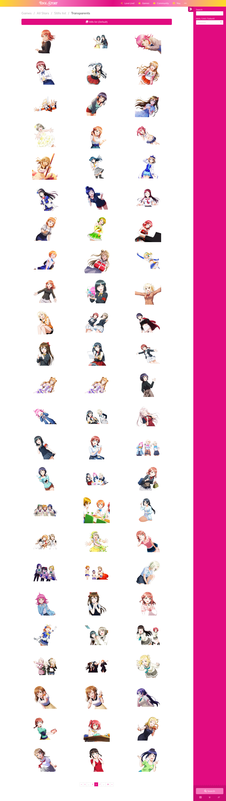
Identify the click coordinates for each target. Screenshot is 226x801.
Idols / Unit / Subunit (205, 18)
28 (108, 784)
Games (26, 13)
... (88, 784)
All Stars (43, 13)
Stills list (60, 13)
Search (199, 9)
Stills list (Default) (98, 21)
